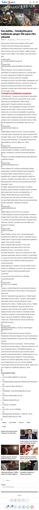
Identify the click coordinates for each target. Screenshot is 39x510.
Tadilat (28, 422)
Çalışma (4, 422)
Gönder (3, 484)
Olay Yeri (21, 422)
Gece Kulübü (12, 422)
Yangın (4, 426)
